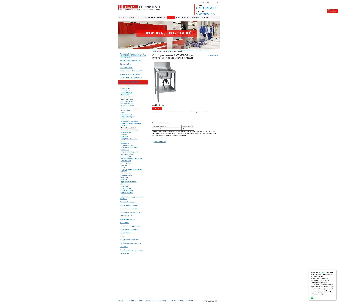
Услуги (140, 300)
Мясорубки (124, 119)
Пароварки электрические (128, 182)
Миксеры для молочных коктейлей (131, 158)
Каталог (161, 50)
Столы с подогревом (127, 190)
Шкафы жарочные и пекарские (130, 108)
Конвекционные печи (127, 97)
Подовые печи (125, 95)
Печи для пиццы (125, 110)
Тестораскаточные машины (129, 139)
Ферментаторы (125, 88)
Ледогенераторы (126, 163)
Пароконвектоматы (127, 99)
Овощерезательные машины (129, 121)
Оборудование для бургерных (130, 152)
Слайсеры (124, 134)
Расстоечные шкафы (127, 101)
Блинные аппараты (126, 175)
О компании (130, 300)
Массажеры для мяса (127, 86)
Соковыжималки (126, 161)
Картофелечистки (126, 114)
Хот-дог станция (126, 156)
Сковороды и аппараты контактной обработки (131, 170)
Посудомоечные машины (128, 128)
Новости (190, 300)
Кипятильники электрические (129, 130)
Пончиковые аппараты (127, 154)
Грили (122, 112)
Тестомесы (124, 125)
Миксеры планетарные (127, 117)
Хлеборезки (124, 136)
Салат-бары (124, 186)
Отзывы (181, 300)
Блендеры (124, 165)
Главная (154, 50)
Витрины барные (126, 132)
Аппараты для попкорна (128, 145)
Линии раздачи (125, 184)
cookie (322, 272)
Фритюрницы (125, 177)
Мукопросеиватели (126, 141)
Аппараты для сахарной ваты (129, 147)
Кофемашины (125, 143)
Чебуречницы (125, 150)
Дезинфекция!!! (149, 300)
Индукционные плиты (127, 106)
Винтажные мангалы (127, 193)
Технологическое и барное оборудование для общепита (180, 50)
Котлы (123, 167)
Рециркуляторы (162, 300)
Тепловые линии (126, 188)
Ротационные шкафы (127, 92)
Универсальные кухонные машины (131, 123)
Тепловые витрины (126, 173)
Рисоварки (124, 179)
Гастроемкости (125, 90)
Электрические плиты (127, 103)
